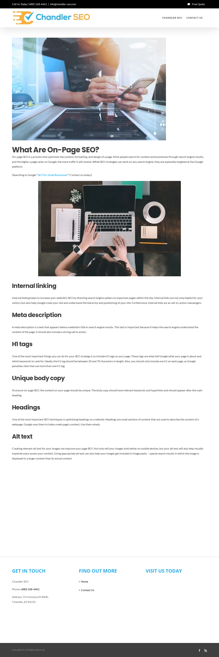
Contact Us (87, 590)
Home (84, 581)
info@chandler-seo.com (63, 4)
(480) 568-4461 (38, 4)
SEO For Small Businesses (53, 174)
